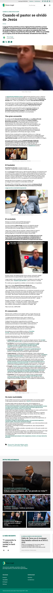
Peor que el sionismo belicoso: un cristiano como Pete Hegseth (38, 523)
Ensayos (5, 577)
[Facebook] (43, 1)
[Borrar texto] (44, 5)
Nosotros (31, 1)
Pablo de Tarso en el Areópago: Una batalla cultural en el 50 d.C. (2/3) (34, 540)
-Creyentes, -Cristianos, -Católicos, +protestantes (19, 508)
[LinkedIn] (9, 42)
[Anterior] (4, 550)
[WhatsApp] (11, 42)
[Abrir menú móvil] (49, 5)
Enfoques (5, 582)
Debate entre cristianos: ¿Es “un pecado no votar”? (25, 491)
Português (35, 590)
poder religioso (24, 445)
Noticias (4, 23)
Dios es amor (11, 444)
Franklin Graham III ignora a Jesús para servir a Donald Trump (13, 523)
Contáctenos (37, 1)
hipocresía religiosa (19, 444)
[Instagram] (45, 1)
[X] (49, 1)
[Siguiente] (8, 550)
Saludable (5, 579)
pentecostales (16, 445)
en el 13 (29, 401)
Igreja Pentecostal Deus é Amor (15, 96)
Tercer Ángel (10, 37)
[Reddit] (47, 1)
